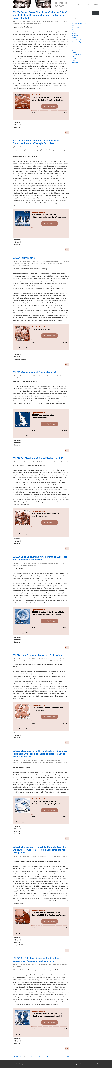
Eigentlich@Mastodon (81, 1064)
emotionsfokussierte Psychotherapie (39, 149)
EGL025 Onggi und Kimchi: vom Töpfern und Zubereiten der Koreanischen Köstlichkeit (40, 558)
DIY (72, 29)
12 (47, 1056)
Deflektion (21, 149)
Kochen (60, 263)
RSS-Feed (33, 1064)
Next (67, 1056)
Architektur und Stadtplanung (79, 23)
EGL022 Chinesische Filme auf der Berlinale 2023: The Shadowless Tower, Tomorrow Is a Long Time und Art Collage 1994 (39, 849)
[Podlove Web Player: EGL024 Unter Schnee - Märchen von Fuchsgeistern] (41, 716)
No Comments (55, 21)
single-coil (54, 762)
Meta (73, 46)
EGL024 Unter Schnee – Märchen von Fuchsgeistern (38, 655)
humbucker (45, 762)
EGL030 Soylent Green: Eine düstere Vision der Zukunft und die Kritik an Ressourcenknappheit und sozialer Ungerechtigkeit (40, 15)
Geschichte (74, 33)
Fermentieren (37, 263)
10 (39, 1056)
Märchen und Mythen (52, 461)
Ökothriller (22, 23)
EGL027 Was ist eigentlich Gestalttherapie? (34, 372)
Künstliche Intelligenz (54, 964)
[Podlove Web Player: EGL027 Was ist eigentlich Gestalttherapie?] (41, 423)
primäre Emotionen (53, 151)
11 (43, 1056)
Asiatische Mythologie (26, 661)
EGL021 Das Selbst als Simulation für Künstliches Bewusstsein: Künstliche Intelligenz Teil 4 (37, 959)
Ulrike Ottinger (53, 661)
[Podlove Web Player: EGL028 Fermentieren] (41, 337)
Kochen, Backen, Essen (52, 261)
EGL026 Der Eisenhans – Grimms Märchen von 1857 (38, 458)
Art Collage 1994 (17, 858)
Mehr (66, 132)
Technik (74, 60)
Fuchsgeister (46, 661)
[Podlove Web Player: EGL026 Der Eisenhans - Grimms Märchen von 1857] (41, 522)
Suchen (96, 13)
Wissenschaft (75, 62)
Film (48, 21)
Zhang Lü (62, 858)
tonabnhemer (61, 762)
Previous (15, 1056)
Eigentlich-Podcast (60, 4)
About (88, 4)
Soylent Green (37, 23)
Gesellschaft (75, 35)
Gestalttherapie (59, 149)
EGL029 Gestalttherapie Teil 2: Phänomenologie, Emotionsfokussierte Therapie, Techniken (37, 142)
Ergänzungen (51, 149)
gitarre (40, 762)
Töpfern (35, 565)
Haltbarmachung (50, 263)
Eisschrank (23, 263)
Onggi (31, 565)
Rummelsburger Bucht (18, 265)
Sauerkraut (27, 265)
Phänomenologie (44, 151)
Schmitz (61, 151)
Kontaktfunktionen (17, 151)
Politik (73, 50)
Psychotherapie (51, 147)
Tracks (96, 4)
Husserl (65, 149)
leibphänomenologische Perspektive (31, 151)
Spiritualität (75, 58)
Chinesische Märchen (37, 661)
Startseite (80, 4)
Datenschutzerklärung (18, 1064)
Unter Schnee (60, 661)
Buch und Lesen (76, 27)
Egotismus (26, 149)
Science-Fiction (29, 23)
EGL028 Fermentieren (24, 257)
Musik (73, 48)
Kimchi (55, 263)
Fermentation (29, 263)
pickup (50, 762)
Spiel (73, 56)
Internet (74, 37)
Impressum (27, 1064)
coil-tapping (35, 762)
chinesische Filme (30, 858)
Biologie (74, 25)
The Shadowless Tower (41, 858)
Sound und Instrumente (54, 760)
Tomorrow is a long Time (53, 858)
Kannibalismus (16, 23)
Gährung (43, 263)
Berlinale (23, 858)
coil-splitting (29, 762)
